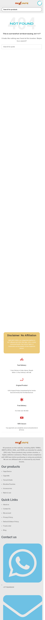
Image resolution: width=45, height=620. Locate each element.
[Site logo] (22, 3)
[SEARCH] (39, 9)
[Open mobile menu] (2, 3)
